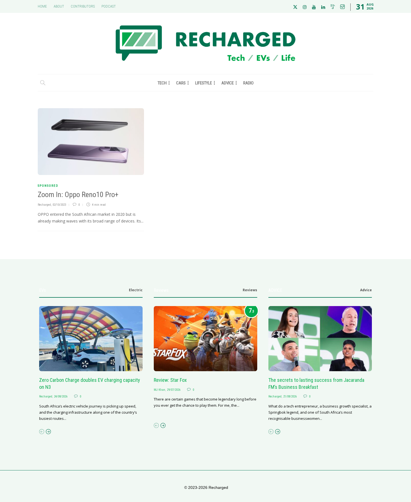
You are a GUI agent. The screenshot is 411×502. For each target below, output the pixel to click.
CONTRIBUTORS (83, 6)
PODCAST (108, 6)
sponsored (48, 186)
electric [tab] (136, 290)
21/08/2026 (290, 396)
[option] (91, 364)
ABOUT (59, 6)
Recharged (44, 205)
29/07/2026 (173, 390)
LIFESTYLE (203, 83)
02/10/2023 (59, 205)
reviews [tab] (250, 290)
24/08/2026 (60, 396)
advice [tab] (366, 290)
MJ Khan (159, 390)
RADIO (248, 83)
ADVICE (227, 83)
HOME (42, 6)
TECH (162, 83)
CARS (181, 83)
